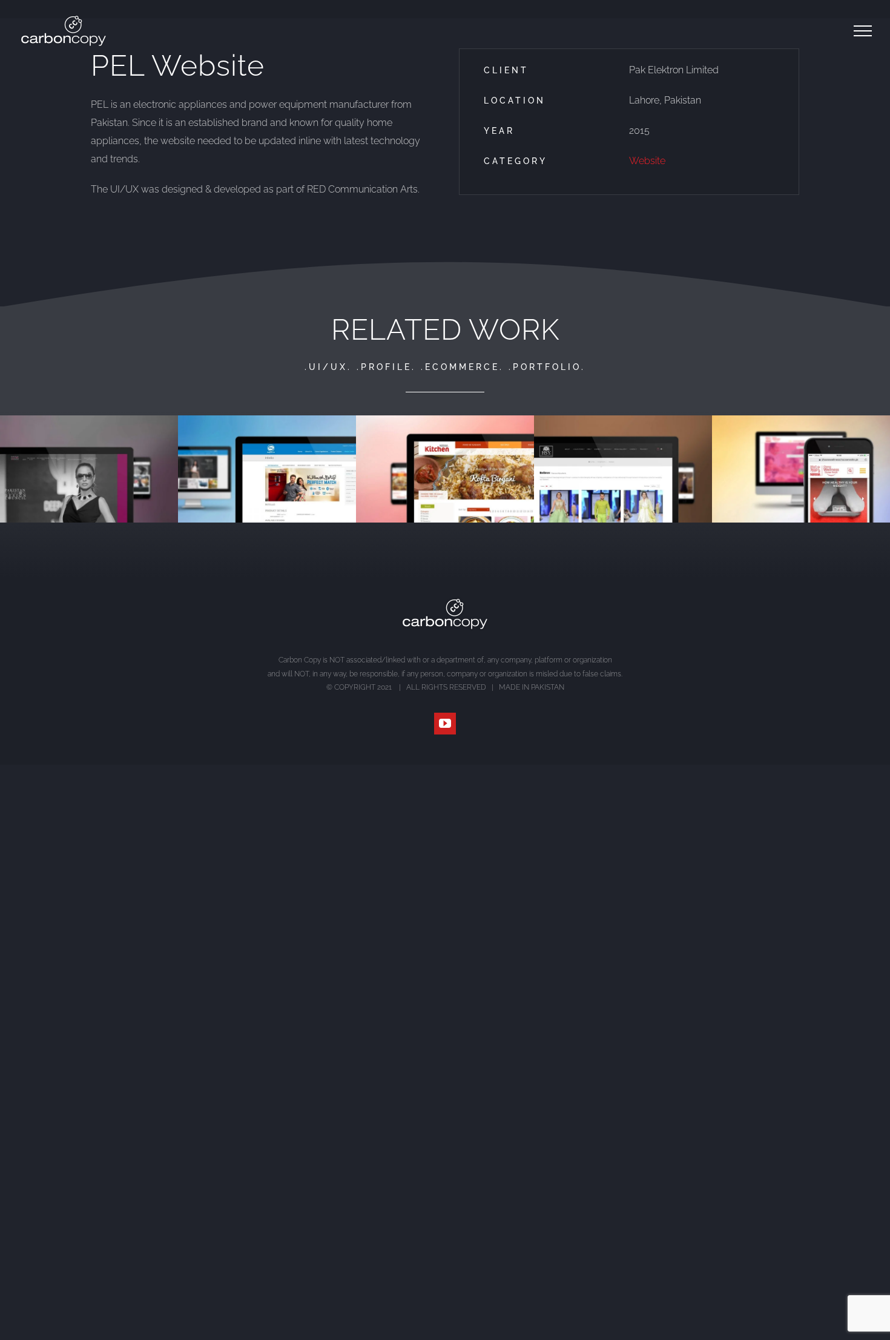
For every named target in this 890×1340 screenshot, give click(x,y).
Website (647, 161)
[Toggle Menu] (862, 30)
